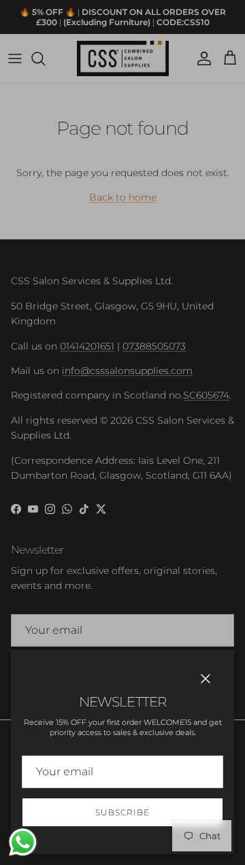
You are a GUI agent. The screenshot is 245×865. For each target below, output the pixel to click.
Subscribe (122, 812)
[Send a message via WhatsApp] (23, 842)
